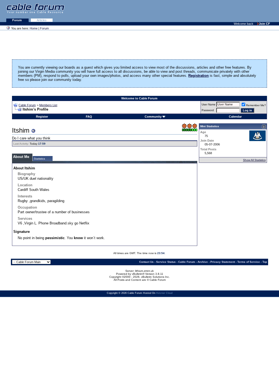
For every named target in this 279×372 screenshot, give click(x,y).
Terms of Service (248, 261)
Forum (17, 20)
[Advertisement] (212, 11)
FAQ (89, 116)
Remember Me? (256, 105)
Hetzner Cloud (164, 293)
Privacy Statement (222, 261)
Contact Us (146, 261)
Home (34, 28)
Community (153, 116)
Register (42, 116)
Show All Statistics (254, 159)
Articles (42, 20)
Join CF (264, 23)
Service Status (166, 261)
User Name (209, 104)
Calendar (235, 116)
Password (208, 110)
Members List (48, 105)
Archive (203, 261)
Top (264, 261)
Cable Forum (27, 105)
